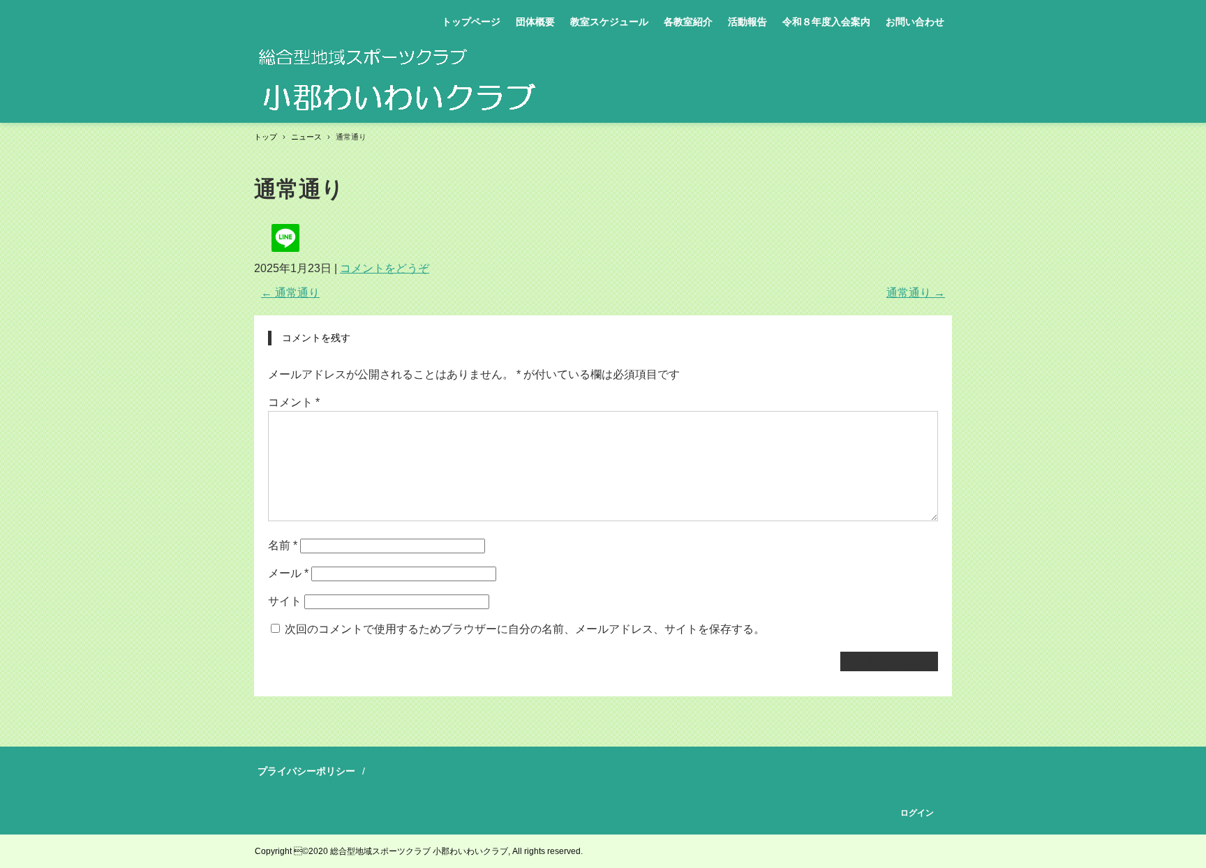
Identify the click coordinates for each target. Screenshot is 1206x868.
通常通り (290, 293)
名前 (282, 545)
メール (288, 573)
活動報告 (747, 21)
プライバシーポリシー (306, 771)
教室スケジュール (609, 21)
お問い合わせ (915, 21)
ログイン (917, 813)
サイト (285, 601)
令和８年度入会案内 (826, 21)
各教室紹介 (688, 21)
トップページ (471, 21)
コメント (294, 402)
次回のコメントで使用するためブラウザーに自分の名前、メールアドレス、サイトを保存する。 (525, 629)
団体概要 (535, 21)
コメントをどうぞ (384, 268)
